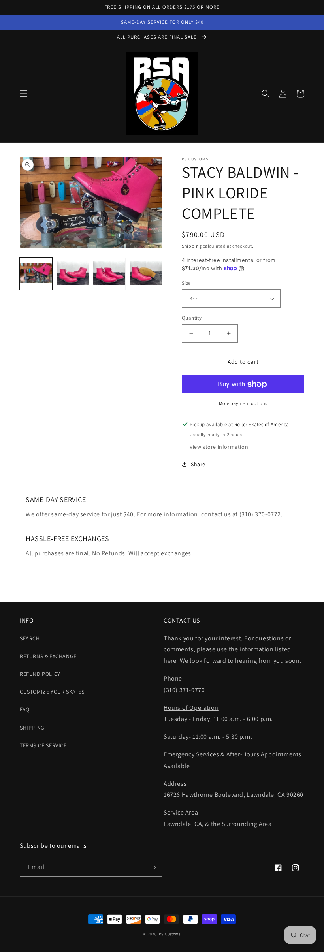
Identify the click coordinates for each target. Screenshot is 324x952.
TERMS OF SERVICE (43, 745)
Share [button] (198, 464)
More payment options (243, 403)
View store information (219, 446)
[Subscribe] (153, 867)
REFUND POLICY (40, 673)
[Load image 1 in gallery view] (36, 274)
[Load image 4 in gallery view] (146, 274)
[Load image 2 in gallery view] (73, 274)
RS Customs (170, 934)
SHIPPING (32, 727)
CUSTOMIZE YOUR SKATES (52, 691)
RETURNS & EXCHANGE (48, 656)
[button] (23, 93)
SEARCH (30, 638)
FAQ (25, 709)
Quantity (192, 317)
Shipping (192, 246)
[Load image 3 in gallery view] (109, 274)
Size (186, 283)
